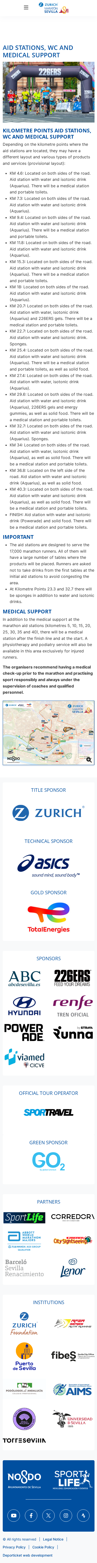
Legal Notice (53, 1539)
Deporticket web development (27, 1555)
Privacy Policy (14, 1547)
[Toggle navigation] (26, 7)
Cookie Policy (43, 1547)
